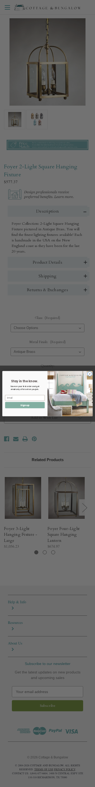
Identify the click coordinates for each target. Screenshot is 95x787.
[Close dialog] (90, 374)
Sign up (24, 405)
